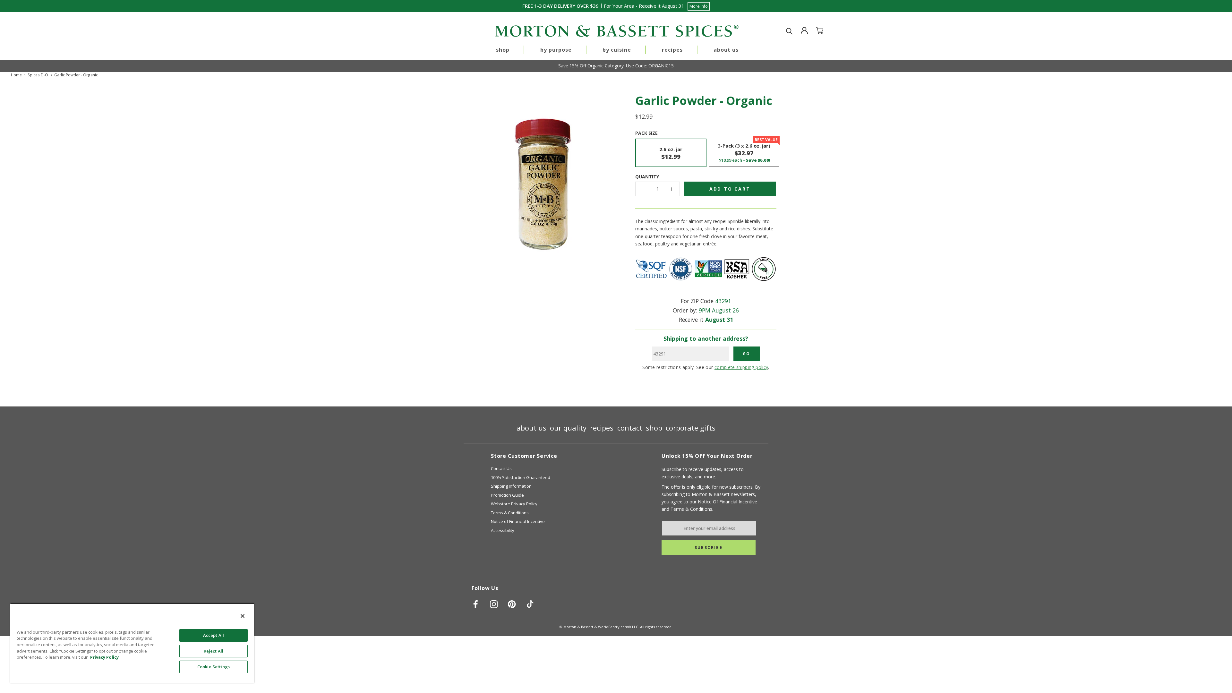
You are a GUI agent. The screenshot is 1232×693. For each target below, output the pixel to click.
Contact (629, 427)
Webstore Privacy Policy (514, 504)
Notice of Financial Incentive (518, 521)
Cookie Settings (213, 667)
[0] (823, 31)
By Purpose (556, 49)
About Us (726, 49)
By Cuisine (617, 49)
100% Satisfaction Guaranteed (520, 477)
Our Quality (568, 427)
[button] (657, 6)
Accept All (213, 635)
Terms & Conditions (510, 513)
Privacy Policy (104, 657)
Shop (502, 49)
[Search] (789, 31)
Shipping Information (511, 486)
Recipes (672, 49)
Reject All (213, 651)
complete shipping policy (741, 367)
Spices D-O (38, 74)
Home (16, 74)
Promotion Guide (507, 495)
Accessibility (502, 530)
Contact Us (501, 468)
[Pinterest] (512, 604)
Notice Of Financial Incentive (727, 502)
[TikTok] (530, 604)
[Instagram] (494, 604)
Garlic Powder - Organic (76, 74)
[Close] (242, 616)
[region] (132, 643)
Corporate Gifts (690, 427)
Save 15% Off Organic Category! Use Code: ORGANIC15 (616, 66)
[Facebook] (476, 604)
